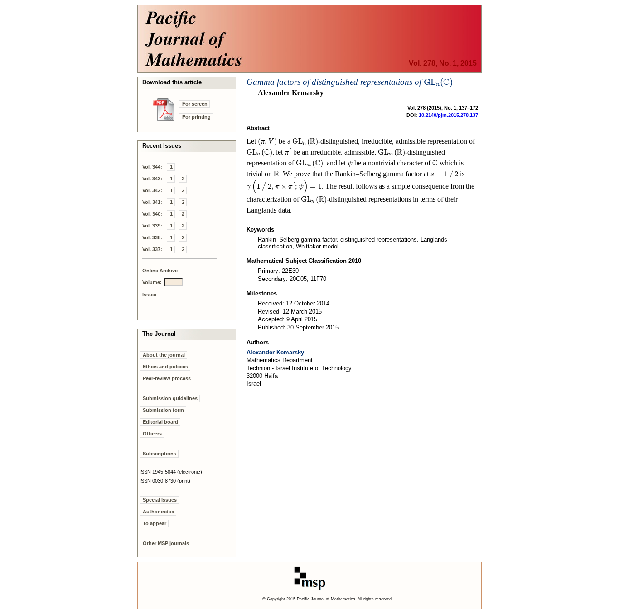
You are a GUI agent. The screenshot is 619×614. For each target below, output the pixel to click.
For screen (195, 103)
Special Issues (160, 500)
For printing (196, 117)
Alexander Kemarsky (275, 352)
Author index (158, 511)
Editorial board (160, 422)
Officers (152, 433)
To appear (154, 523)
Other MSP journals (166, 543)
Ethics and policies (165, 366)
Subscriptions (159, 453)
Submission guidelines (170, 398)
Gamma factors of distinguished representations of (350, 82)
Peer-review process (167, 378)
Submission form (163, 410)
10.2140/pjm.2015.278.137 (448, 115)
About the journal (164, 355)
